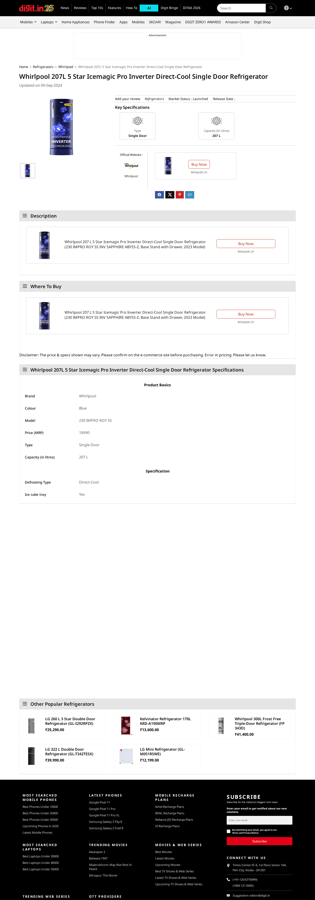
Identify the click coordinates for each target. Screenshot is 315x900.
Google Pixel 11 (99, 802)
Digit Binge (169, 8)
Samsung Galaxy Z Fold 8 (106, 828)
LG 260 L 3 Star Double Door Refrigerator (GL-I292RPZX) (70, 721)
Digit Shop (262, 22)
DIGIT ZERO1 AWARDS (203, 22)
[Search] (271, 8)
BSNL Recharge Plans (169, 813)
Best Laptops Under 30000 (41, 856)
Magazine (173, 22)
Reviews (80, 8)
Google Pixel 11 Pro (102, 809)
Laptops (47, 22)
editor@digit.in (260, 895)
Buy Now (199, 164)
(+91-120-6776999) (245, 880)
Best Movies (163, 852)
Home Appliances (75, 22)
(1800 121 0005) (243, 886)
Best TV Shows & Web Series (174, 871)
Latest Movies (164, 858)
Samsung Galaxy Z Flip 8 (105, 822)
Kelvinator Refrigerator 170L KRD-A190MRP (165, 721)
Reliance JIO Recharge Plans (174, 819)
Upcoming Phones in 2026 (41, 826)
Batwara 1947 (98, 858)
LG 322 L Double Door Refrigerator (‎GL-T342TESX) (69, 751)
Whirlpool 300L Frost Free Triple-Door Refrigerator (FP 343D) (260, 723)
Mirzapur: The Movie (103, 875)
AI (149, 8)
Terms (235, 832)
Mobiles (26, 22)
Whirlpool (65, 67)
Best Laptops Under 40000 (41, 863)
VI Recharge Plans (167, 826)
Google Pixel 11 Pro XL (104, 815)
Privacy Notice (250, 832)
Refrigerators (43, 67)
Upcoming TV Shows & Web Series (178, 884)
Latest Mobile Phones (37, 832)
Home (23, 67)
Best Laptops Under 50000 (41, 869)
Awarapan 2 (97, 852)
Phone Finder (104, 22)
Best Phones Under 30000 (40, 819)
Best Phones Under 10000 (40, 807)
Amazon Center (237, 22)
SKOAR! (155, 22)
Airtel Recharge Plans (169, 807)
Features (114, 8)
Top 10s (97, 8)
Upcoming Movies (167, 865)
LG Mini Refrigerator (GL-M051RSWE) (162, 751)
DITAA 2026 (191, 8)
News (65, 8)
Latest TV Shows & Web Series (175, 878)
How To (131, 8)
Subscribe (259, 841)
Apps (123, 22)
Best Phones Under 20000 (40, 813)
